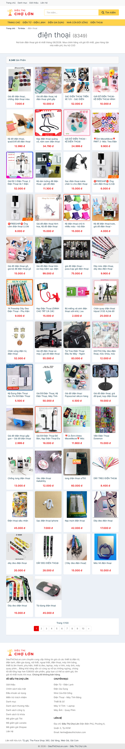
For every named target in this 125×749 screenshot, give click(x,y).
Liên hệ (44, 3)
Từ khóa (21, 28)
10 (83, 628)
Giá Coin (74, 740)
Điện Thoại (97, 22)
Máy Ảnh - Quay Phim (64, 710)
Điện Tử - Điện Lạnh (34, 22)
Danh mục (22, 3)
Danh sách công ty (15, 710)
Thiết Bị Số (59, 701)
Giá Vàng (55, 740)
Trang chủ (11, 3)
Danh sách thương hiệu (17, 705)
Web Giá (65, 740)
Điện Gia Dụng (56, 22)
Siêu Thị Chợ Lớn (78, 746)
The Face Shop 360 (40, 740)
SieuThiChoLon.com (58, 746)
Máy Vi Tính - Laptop (64, 705)
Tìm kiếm (110, 12)
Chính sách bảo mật (16, 688)
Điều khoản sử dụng (16, 693)
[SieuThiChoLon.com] (20, 12)
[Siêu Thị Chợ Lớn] (21, 652)
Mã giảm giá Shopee (16, 727)
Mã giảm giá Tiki (14, 718)
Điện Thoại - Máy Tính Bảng (67, 697)
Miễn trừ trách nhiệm (16, 697)
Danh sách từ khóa (15, 714)
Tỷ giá (25, 740)
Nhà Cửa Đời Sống (77, 22)
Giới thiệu (33, 3)
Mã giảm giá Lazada (16, 723)
